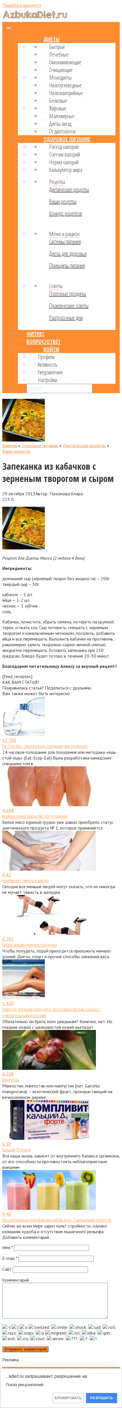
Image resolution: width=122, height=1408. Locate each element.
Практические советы (69, 305)
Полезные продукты (67, 293)
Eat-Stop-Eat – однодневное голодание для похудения (44, 746)
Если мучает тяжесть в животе (25, 880)
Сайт (7, 1269)
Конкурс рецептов (65, 213)
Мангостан (10, 1080)
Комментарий (15, 1280)
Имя (7, 1247)
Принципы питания (67, 265)
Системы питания (65, 241)
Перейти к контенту (21, 5)
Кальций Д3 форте (16, 1150)
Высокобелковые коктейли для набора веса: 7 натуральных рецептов (57, 1220)
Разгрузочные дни (66, 317)
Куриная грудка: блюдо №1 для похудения (35, 816)
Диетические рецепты (69, 189)
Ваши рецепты (62, 201)
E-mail (9, 1258)
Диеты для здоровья (68, 253)
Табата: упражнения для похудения (29, 945)
